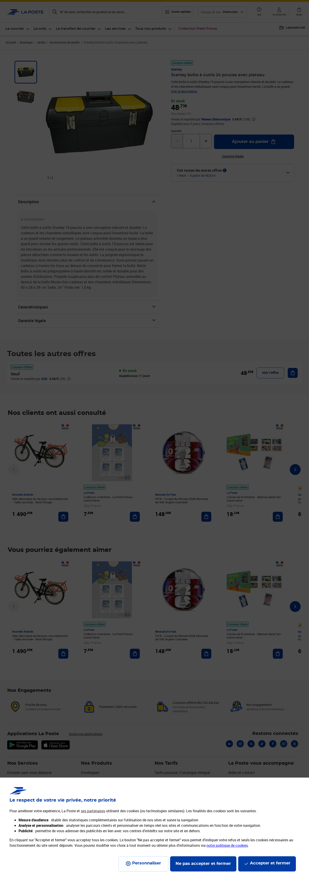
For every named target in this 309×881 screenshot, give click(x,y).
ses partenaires (93, 810)
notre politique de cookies (227, 845)
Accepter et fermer (270, 863)
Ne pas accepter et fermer (203, 864)
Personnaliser (146, 863)
